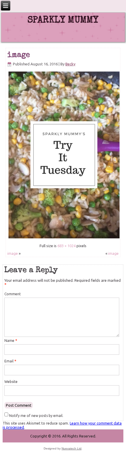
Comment (12, 294)
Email (10, 361)
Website (11, 382)
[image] (64, 238)
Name (10, 340)
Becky (70, 64)
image (18, 55)
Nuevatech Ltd (71, 448)
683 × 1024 (66, 246)
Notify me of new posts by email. (36, 416)
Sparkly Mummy (63, 21)
